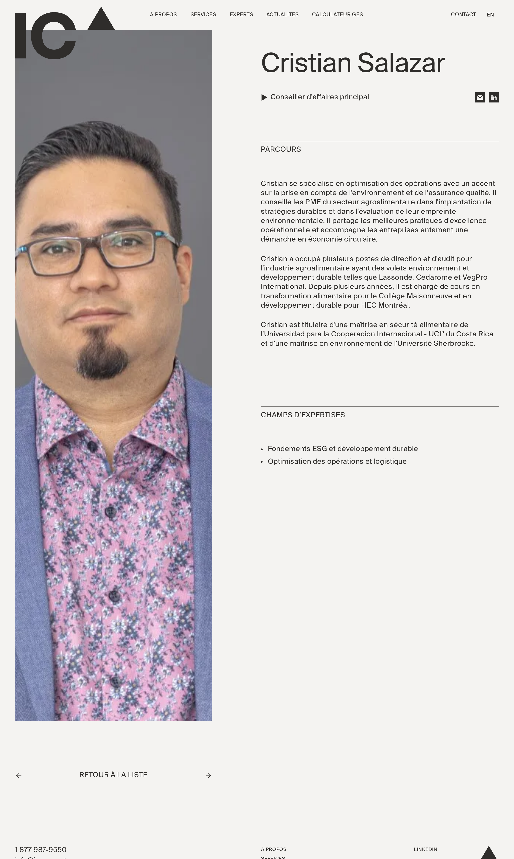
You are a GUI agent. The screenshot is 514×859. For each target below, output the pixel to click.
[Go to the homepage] (65, 33)
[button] (163, 15)
